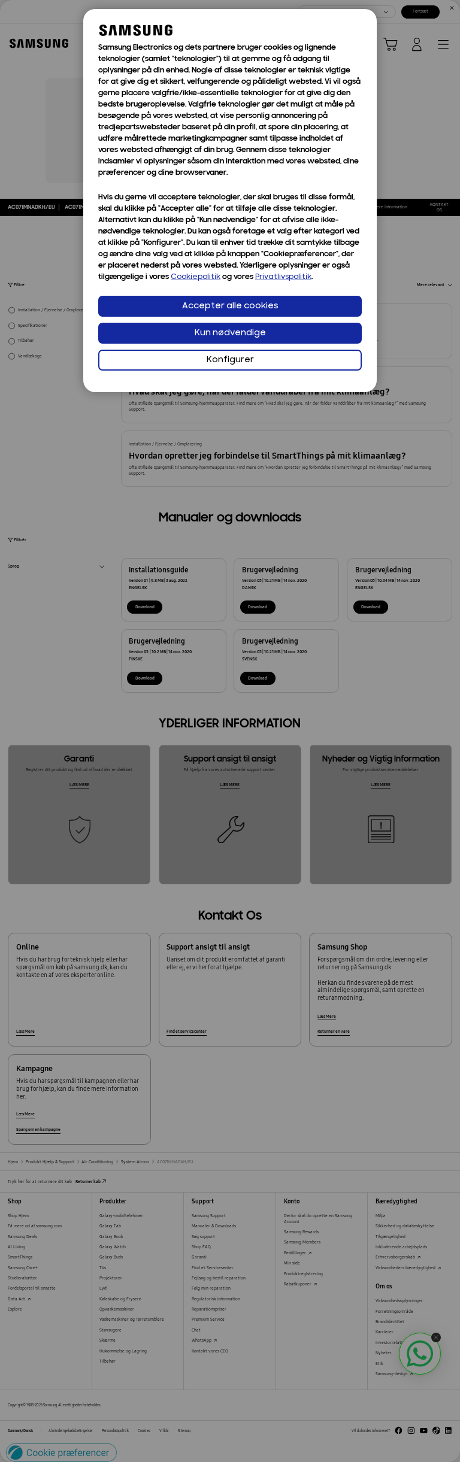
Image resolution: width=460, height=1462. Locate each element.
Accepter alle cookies (230, 306)
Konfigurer (230, 360)
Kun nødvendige (230, 333)
